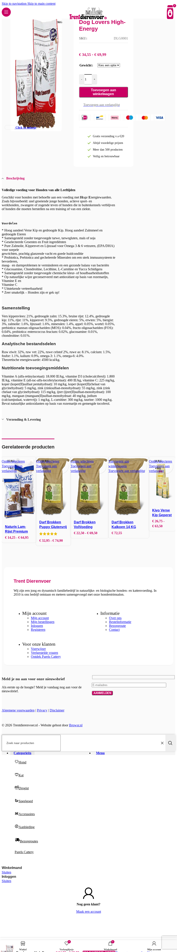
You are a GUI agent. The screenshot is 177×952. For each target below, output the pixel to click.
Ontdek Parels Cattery (46, 656)
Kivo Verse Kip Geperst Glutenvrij (162, 515)
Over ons (115, 618)
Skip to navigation (14, 3)
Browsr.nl (75, 725)
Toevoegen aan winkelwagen (103, 92)
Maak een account (88, 911)
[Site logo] (88, 19)
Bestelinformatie (120, 622)
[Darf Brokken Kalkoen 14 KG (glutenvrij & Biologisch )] (128, 487)
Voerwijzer (38, 649)
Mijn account (40, 618)
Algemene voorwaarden (18, 710)
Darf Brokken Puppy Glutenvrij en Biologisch (53, 527)
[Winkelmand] (170, 12)
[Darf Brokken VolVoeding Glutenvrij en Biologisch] (89, 487)
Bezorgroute (117, 626)
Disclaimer (57, 710)
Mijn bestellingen (42, 622)
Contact (114, 629)
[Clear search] (162, 743)
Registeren (38, 629)
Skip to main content (41, 3)
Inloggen (37, 626)
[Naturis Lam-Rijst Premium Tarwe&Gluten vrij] (19, 489)
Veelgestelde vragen (44, 653)
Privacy (42, 710)
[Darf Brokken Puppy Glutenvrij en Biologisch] (53, 487)
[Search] (170, 743)
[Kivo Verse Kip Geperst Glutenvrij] (162, 481)
